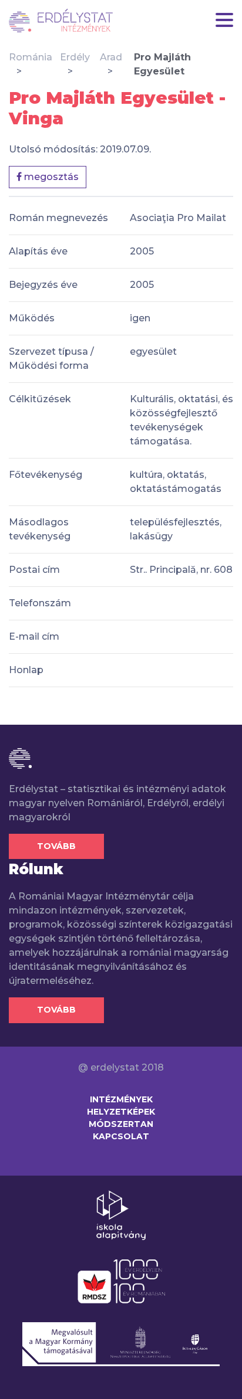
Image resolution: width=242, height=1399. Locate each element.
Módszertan (121, 1124)
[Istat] (61, 20)
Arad (111, 57)
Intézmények (121, 1099)
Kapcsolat (121, 1136)
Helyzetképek (121, 1111)
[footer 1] (121, 1214)
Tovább (56, 846)
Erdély (75, 57)
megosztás (50, 176)
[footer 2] (121, 1280)
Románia (30, 57)
